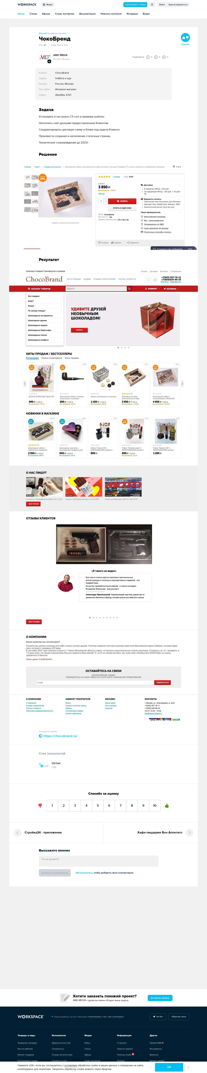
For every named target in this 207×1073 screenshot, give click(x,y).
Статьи (33, 13)
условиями (70, 1065)
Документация (87, 13)
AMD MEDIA (60, 55)
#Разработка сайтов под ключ (52, 33)
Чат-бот (159, 1016)
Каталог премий (157, 1060)
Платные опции (124, 1055)
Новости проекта (125, 1049)
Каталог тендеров (26, 1055)
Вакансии (154, 1055)
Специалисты (58, 1049)
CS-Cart (56, 763)
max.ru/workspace (116, 1016)
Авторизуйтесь (84, 872)
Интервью (132, 13)
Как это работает (25, 1049)
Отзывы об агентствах (62, 1055)
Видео (146, 13)
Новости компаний (111, 13)
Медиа (49, 4)
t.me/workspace (94, 1016)
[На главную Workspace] (31, 1017)
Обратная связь (179, 1016)
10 (155, 804)
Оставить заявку (160, 997)
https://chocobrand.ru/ (60, 736)
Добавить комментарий (54, 872)
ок (169, 1067)
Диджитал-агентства (61, 1043)
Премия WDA (156, 1043)
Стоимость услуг (59, 1060)
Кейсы (21, 13)
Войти (162, 4)
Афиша (46, 13)
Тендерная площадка (27, 1043)
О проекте (122, 1043)
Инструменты (156, 1049)
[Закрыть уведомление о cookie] (188, 1067)
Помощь (120, 1060)
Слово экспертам (64, 13)
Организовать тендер (135, 4)
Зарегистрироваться (178, 4)
